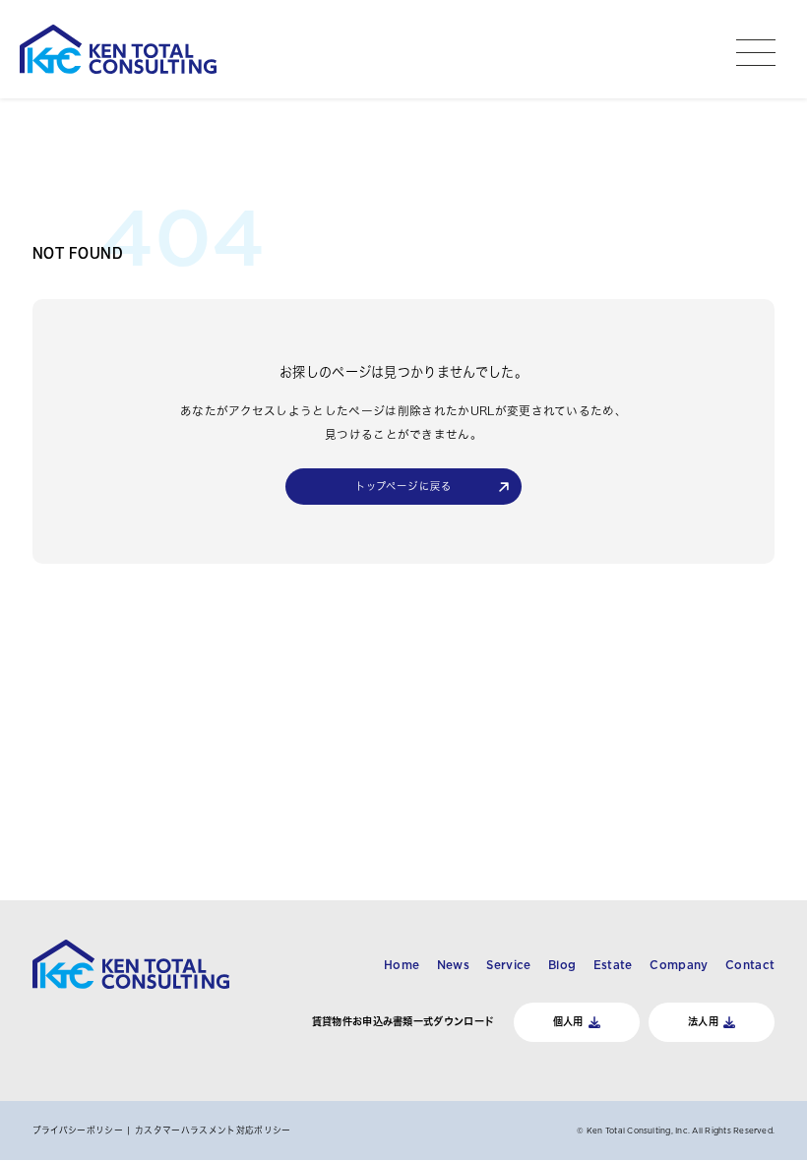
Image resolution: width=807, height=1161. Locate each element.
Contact (750, 965)
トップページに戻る (403, 486)
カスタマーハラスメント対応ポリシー (212, 1130)
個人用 (568, 1021)
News (453, 965)
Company (679, 965)
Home (401, 965)
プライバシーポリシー (77, 1130)
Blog (562, 965)
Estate (613, 965)
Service (508, 965)
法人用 (703, 1021)
